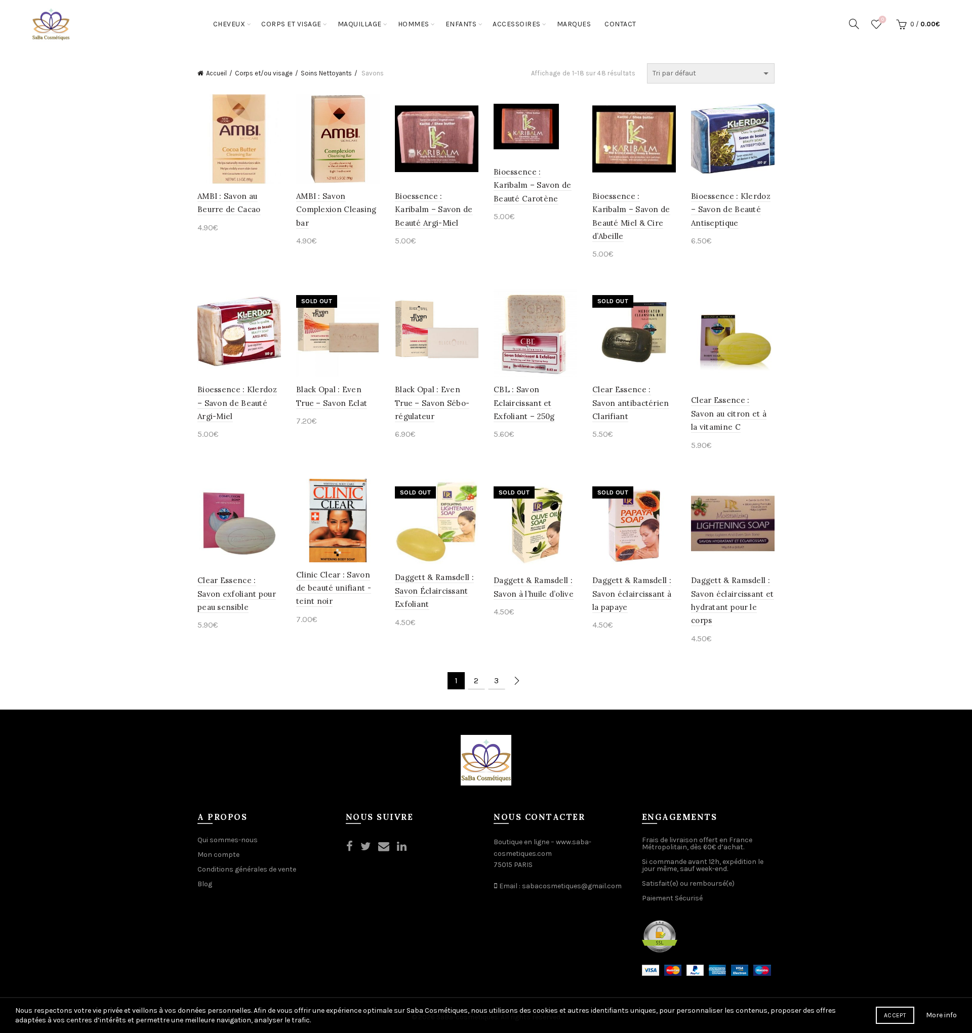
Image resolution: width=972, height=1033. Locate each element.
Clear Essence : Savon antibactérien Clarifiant (630, 403)
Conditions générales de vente (246, 869)
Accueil (216, 73)
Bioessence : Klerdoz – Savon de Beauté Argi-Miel (237, 403)
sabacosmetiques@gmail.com (572, 886)
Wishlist (882, 19)
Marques (574, 24)
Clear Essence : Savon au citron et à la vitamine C (728, 413)
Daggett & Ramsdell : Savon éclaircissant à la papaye (631, 593)
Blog (204, 884)
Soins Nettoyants (326, 73)
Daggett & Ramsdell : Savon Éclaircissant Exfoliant (434, 590)
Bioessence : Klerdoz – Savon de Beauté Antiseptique (731, 209)
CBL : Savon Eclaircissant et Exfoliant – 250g (524, 403)
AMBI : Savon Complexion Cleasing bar (336, 209)
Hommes (413, 24)
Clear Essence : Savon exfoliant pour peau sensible (236, 593)
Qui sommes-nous (227, 840)
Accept (895, 1015)
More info (941, 1015)
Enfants (461, 24)
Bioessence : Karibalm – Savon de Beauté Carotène (533, 185)
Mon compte (218, 854)
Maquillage (360, 24)
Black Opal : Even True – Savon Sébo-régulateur (432, 403)
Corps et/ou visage (264, 73)
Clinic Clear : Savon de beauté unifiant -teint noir (333, 588)
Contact (620, 24)
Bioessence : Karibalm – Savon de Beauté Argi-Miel (434, 209)
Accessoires (517, 24)
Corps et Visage (291, 24)
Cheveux (229, 24)
